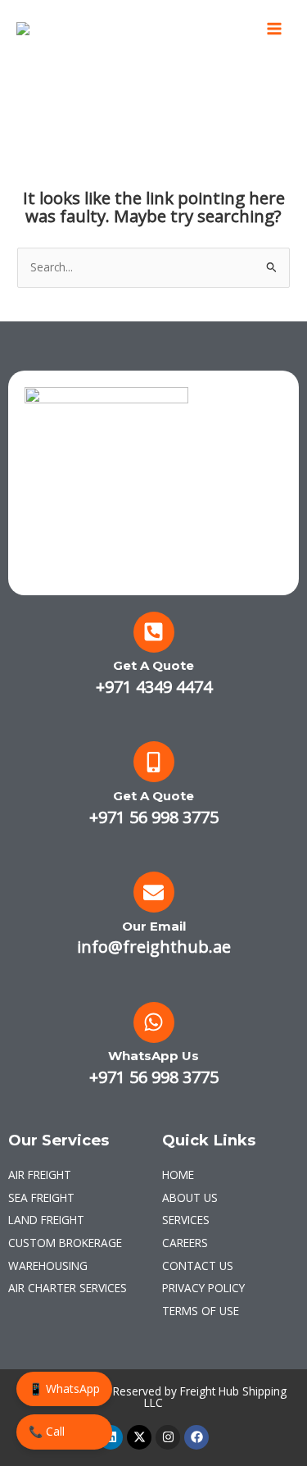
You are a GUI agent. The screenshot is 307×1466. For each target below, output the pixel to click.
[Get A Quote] (153, 632)
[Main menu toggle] (274, 29)
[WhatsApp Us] (153, 1022)
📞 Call (47, 1431)
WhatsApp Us (153, 1055)
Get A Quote (153, 665)
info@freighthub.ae (154, 947)
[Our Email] (153, 892)
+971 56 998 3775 (154, 817)
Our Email (154, 926)
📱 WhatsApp (64, 1388)
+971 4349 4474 (154, 687)
